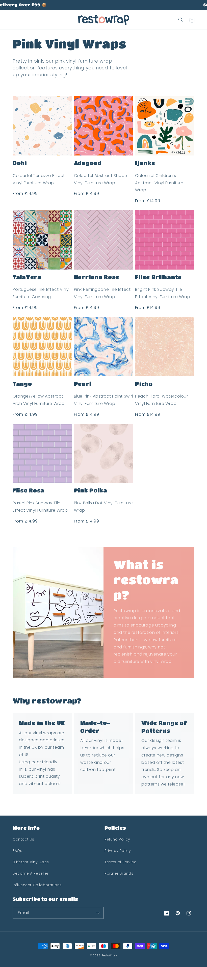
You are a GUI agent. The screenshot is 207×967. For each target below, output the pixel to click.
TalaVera (27, 277)
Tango (22, 384)
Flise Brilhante (158, 277)
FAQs (17, 850)
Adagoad (88, 163)
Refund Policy (117, 839)
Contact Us (23, 839)
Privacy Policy (118, 850)
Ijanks (145, 163)
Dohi (20, 163)
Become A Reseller (30, 873)
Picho (144, 384)
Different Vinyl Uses (31, 862)
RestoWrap (109, 955)
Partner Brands (119, 873)
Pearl (82, 384)
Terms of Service (121, 862)
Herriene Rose (96, 277)
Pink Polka (90, 490)
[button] (15, 19)
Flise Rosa (28, 490)
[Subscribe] (97, 913)
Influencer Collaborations (37, 884)
